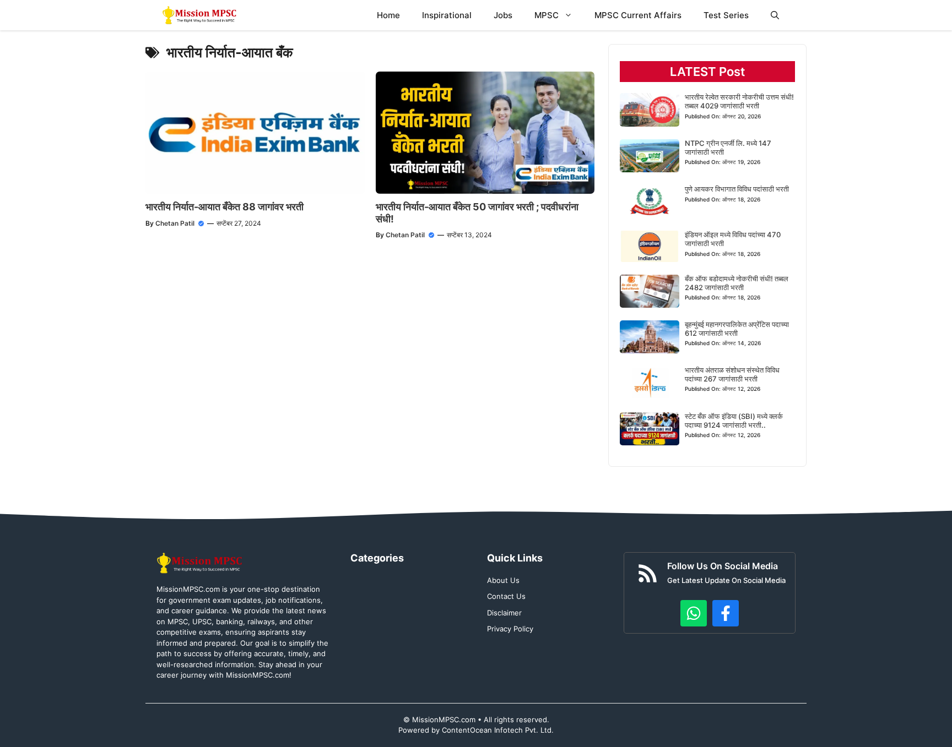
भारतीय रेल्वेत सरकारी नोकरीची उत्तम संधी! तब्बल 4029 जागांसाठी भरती (739, 101)
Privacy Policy (510, 628)
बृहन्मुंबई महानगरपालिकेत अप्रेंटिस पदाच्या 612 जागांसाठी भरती (737, 328)
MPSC (546, 15)
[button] (775, 15)
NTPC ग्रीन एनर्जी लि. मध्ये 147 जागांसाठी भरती (728, 147)
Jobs (503, 15)
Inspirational (447, 15)
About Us (503, 580)
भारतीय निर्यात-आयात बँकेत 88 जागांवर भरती (224, 206)
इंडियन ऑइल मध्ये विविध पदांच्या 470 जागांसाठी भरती (733, 239)
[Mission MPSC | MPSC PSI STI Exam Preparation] (200, 15)
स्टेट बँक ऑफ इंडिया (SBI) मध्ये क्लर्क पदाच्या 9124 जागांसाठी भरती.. (734, 420)
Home (388, 15)
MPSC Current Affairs (637, 15)
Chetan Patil (174, 223)
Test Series (726, 15)
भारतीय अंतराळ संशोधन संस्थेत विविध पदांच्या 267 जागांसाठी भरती (732, 374)
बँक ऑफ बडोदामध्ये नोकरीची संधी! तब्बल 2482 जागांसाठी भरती (736, 283)
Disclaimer (504, 612)
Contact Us (506, 596)
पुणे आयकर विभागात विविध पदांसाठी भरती (737, 188)
